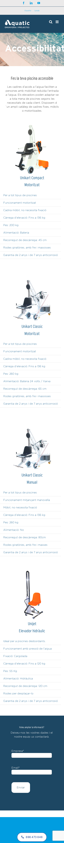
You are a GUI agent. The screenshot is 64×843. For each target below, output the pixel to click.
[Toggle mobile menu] (57, 22)
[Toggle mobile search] (50, 22)
